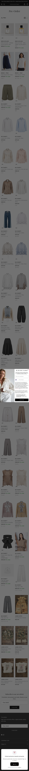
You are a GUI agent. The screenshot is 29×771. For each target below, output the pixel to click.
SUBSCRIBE (21, 399)
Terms (21, 388)
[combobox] (17, 380)
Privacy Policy (17, 388)
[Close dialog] (28, 369)
